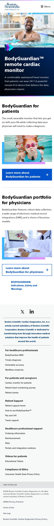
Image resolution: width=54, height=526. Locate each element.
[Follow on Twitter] (22, 312)
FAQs (7, 443)
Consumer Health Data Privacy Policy (22, 474)
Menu (47, 6)
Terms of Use (8, 508)
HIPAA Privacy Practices (13, 502)
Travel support (12, 420)
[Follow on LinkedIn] (32, 312)
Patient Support (14, 401)
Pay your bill (11, 415)
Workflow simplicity (14, 370)
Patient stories (12, 392)
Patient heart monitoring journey (20, 388)
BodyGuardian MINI (14, 355)
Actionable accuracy (14, 365)
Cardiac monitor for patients (18, 383)
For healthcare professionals (21, 350)
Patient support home (15, 405)
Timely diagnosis (13, 360)
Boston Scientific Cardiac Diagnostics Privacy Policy (25, 519)
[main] (27, 152)
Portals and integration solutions (20, 448)
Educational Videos (14, 461)
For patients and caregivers (21, 378)
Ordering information (15, 433)
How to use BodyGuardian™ (18, 410)
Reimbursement (12, 438)
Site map (7, 513)
